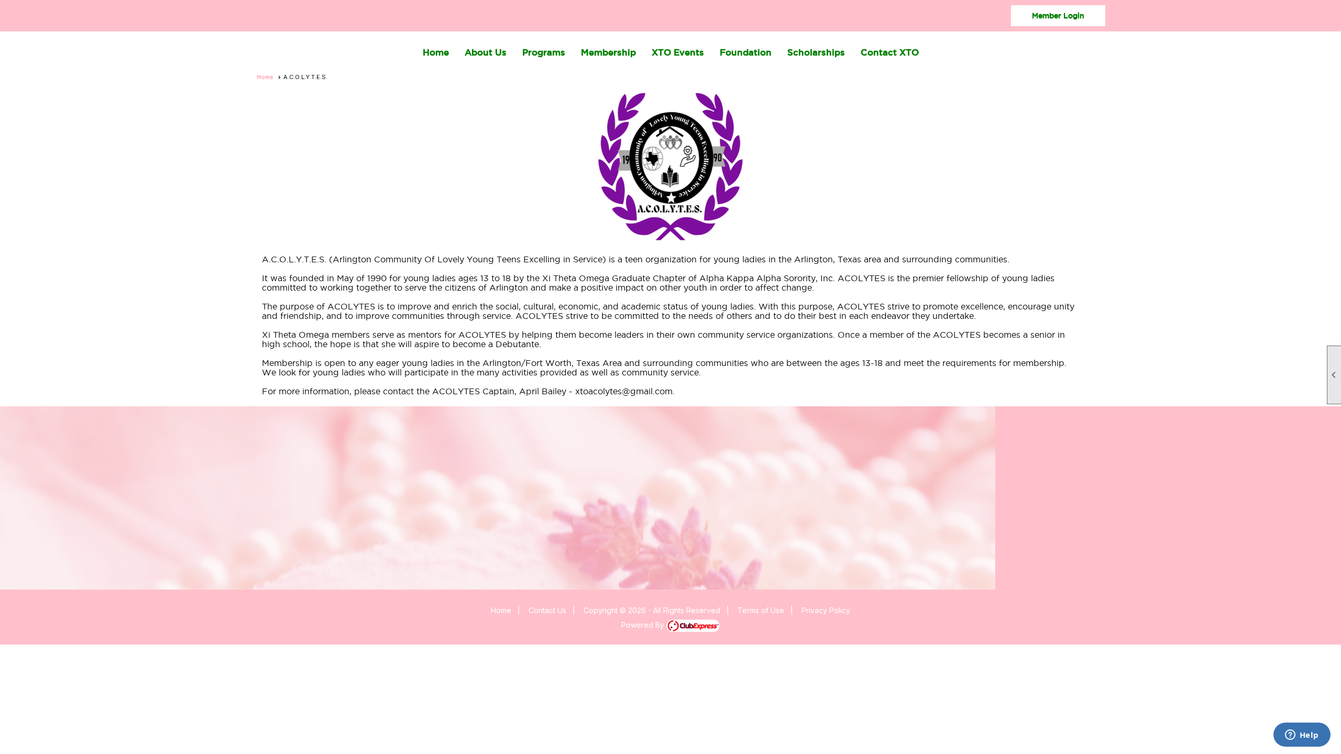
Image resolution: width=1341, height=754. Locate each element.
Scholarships (816, 52)
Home (436, 52)
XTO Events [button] (678, 52)
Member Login (1058, 16)
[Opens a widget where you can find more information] (1302, 736)
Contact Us (547, 610)
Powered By (643, 624)
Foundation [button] (746, 52)
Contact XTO (890, 52)
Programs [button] (543, 52)
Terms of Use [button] (761, 610)
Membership (608, 52)
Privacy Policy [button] (825, 610)
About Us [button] (486, 52)
